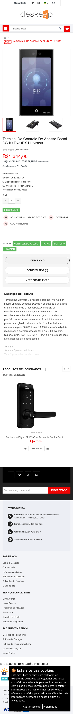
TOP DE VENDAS (14, 375)
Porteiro (59, 243)
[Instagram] (28, 475)
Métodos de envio (37, 280)
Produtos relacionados (22, 369)
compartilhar (19, 223)
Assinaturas (8, 612)
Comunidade (9, 567)
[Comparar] (47, 448)
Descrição (37, 260)
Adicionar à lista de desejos (28, 217)
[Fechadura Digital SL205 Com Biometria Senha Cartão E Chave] (36, 406)
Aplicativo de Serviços (13, 581)
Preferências (50, 706)
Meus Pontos (9, 653)
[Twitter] (19, 475)
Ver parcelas (43, 161)
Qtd (5, 195)
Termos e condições (12, 571)
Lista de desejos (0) (33, 3)
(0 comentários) (22, 149)
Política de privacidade (13, 576)
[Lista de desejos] (25, 448)
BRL (54, 3)
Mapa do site (9, 585)
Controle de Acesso (26, 243)
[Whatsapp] (36, 475)
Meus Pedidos (9, 603)
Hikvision (10, 249)
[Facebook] (11, 475)
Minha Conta (9, 598)
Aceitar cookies (31, 706)
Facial (46, 243)
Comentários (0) (37, 270)
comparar (61, 217)
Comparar (39, 3)
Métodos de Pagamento (14, 634)
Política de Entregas (12, 639)
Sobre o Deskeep (11, 562)
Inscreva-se (59, 490)
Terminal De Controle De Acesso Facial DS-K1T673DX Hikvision (32, 42)
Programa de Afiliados (13, 607)
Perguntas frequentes (13, 621)
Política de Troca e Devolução (17, 643)
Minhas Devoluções (12, 648)
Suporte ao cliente (11, 617)
